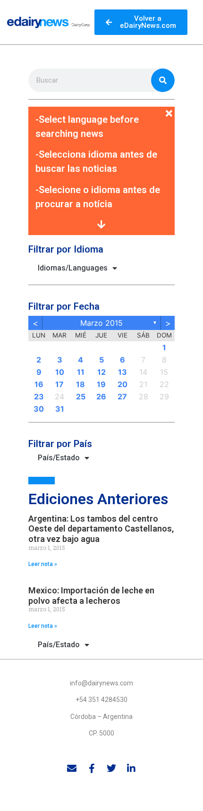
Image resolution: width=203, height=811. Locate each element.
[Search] (163, 80)
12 (101, 372)
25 (80, 396)
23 (39, 396)
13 (122, 372)
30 (39, 409)
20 (122, 384)
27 (122, 396)
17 (59, 384)
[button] (101, 108)
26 (101, 396)
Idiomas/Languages (73, 267)
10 (59, 372)
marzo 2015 (101, 323)
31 (59, 409)
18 (80, 384)
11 (81, 372)
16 (38, 384)
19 (101, 384)
